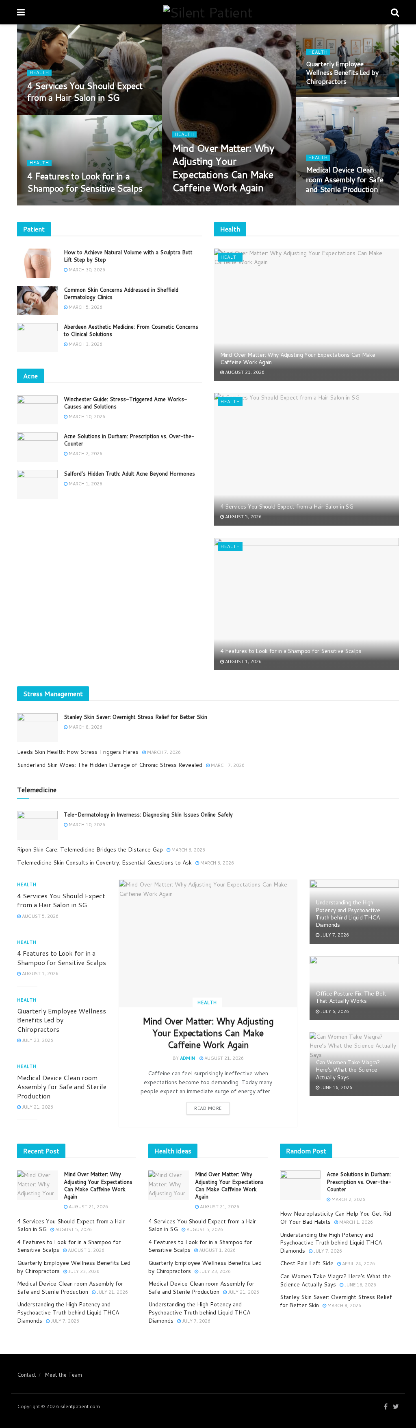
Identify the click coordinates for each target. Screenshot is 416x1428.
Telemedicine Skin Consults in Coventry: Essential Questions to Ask (104, 862)
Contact (26, 1374)
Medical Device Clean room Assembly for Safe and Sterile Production (344, 179)
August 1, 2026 (50, 205)
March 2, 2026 (84, 453)
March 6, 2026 (187, 850)
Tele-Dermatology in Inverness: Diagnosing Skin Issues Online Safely (148, 814)
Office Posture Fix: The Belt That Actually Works (351, 997)
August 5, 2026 (50, 114)
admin (187, 1058)
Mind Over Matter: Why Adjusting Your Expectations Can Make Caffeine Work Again (223, 167)
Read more (208, 1108)
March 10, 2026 (86, 416)
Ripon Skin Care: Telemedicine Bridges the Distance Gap (90, 849)
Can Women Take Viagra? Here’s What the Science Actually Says (348, 1069)
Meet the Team (63, 1374)
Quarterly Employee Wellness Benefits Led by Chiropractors (342, 72)
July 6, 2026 (334, 1011)
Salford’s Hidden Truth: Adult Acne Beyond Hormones (129, 473)
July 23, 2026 (326, 96)
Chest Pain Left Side (307, 1263)
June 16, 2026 (335, 1087)
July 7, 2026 (334, 935)
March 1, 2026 (84, 483)
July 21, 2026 (326, 205)
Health (184, 134)
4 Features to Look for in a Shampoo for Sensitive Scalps (85, 182)
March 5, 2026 (84, 307)
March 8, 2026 (84, 727)
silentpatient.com (80, 1406)
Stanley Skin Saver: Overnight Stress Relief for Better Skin (135, 717)
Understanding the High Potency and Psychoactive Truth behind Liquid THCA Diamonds (348, 913)
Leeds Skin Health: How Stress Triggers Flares (78, 752)
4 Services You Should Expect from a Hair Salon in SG (85, 91)
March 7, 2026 (163, 752)
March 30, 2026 (86, 269)
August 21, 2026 (196, 205)
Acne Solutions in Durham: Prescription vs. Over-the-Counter (359, 1181)
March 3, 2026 (84, 344)
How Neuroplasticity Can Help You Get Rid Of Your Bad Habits (335, 1218)
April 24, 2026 (358, 1263)
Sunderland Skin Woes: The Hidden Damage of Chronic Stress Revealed (109, 765)
